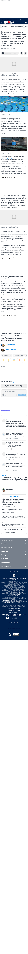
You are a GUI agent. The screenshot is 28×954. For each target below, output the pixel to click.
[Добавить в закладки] (21, 53)
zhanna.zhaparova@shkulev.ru (9, 600)
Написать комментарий (11, 53)
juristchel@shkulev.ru (16, 594)
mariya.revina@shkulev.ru (9, 602)
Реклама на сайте (6, 547)
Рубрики (3, 544)
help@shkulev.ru (17, 595)
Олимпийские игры (18, 355)
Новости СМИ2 (5, 410)
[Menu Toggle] (1, 22)
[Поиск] (19, 22)
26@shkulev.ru (20, 592)
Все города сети (6, 566)
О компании (4, 558)
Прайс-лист (4, 551)
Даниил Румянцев (11, 349)
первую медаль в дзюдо (8, 158)
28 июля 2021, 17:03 (5, 48)
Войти (6, 395)
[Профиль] (26, 22)
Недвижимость (5, 19)
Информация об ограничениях (14, 608)
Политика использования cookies (14, 610)
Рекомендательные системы (14, 612)
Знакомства (13, 19)
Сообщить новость (7, 540)
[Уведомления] (23, 22)
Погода (20, 19)
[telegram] (14, 575)
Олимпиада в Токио (6, 355)
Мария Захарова (10, 344)
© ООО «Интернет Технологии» (14, 631)
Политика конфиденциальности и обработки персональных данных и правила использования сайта (14, 615)
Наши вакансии (5, 562)
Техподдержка (5, 555)
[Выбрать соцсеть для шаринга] (25, 53)
